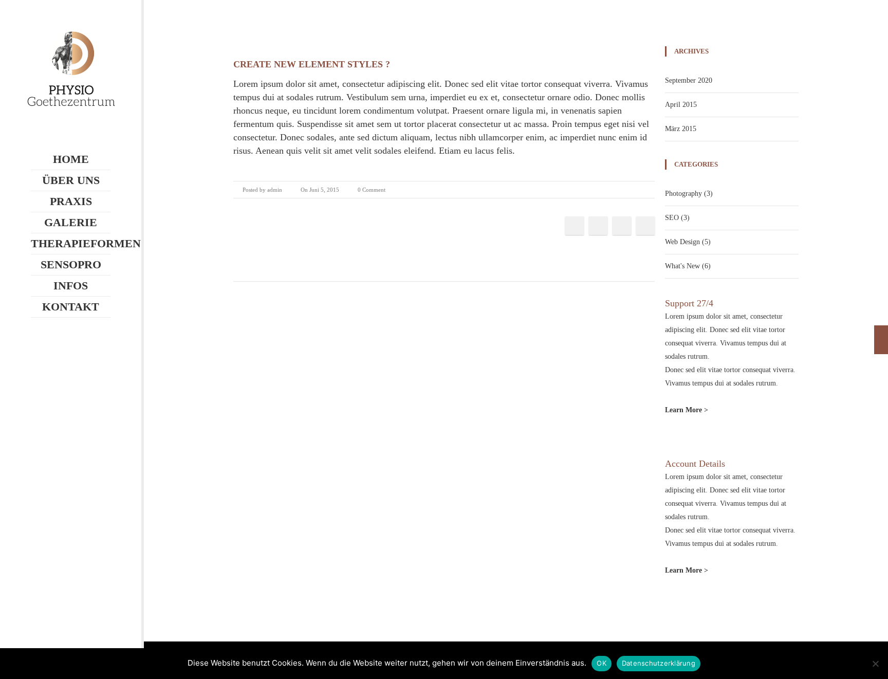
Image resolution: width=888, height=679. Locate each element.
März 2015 (680, 129)
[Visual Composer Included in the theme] (881, 339)
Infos (70, 285)
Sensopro (71, 264)
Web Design (682, 242)
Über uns (71, 180)
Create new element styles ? (311, 64)
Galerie (70, 222)
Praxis (71, 201)
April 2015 (681, 104)
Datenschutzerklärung (658, 663)
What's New (682, 266)
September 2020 (688, 80)
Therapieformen (70, 243)
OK (601, 663)
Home (71, 159)
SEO (672, 218)
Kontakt (70, 306)
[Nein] (875, 663)
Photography (683, 193)
